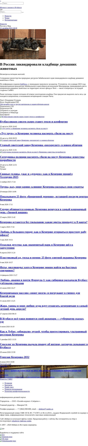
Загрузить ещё (5, 364)
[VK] (4, 439)
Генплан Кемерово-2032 (14, 357)
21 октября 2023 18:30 (8, 28)
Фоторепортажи (11, 20)
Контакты (8, 385)
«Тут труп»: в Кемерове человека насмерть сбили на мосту (36, 133)
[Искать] (1, 3)
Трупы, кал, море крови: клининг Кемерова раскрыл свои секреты (42, 186)
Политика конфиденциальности (17, 391)
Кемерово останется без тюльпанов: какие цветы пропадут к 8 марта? (43, 222)
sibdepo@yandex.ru (46, 409)
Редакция (8, 383)
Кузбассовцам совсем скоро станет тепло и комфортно (34, 121)
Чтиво (7, 18)
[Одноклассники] (8, 441)
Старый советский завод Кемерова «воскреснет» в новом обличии (41, 145)
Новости (8, 16)
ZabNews (23, 84)
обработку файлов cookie (21, 421)
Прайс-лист (9, 387)
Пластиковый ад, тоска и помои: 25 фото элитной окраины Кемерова (43, 257)
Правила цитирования (13, 389)
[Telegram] (6, 437)
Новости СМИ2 (6, 379)
